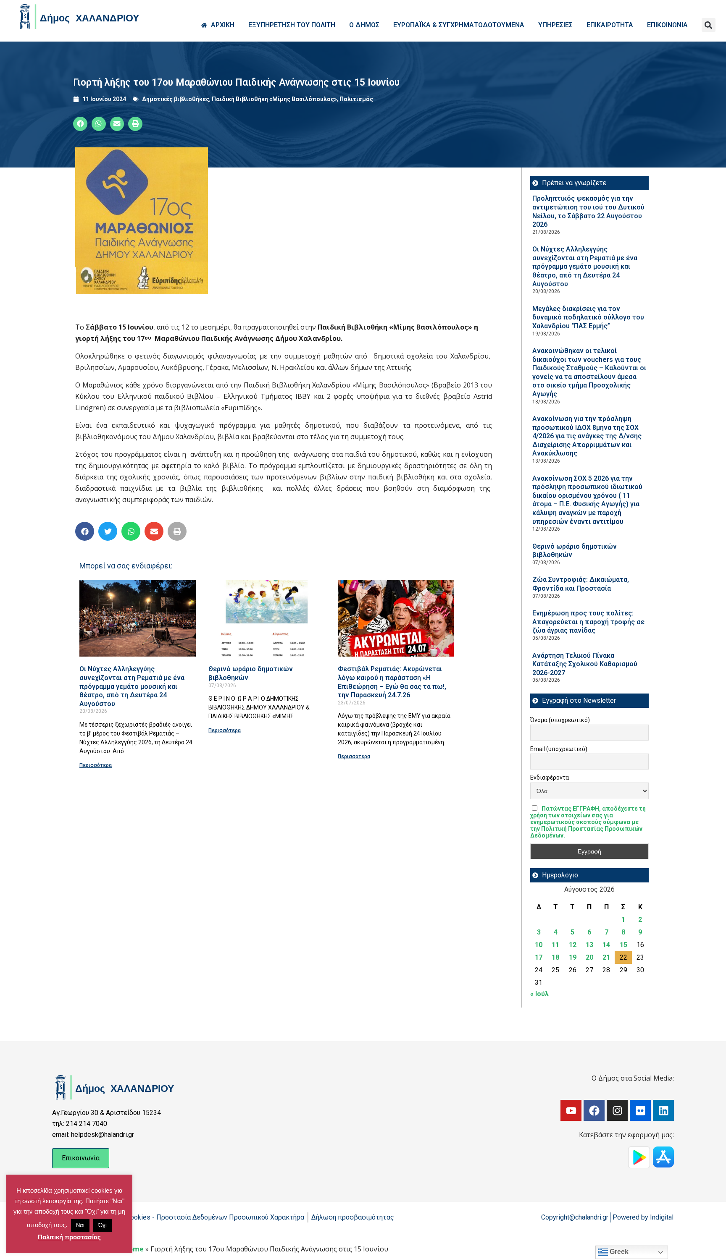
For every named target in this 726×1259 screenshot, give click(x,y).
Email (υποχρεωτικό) (558, 749)
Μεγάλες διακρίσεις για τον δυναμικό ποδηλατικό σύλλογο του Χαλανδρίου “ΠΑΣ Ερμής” (588, 317)
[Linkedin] (663, 1110)
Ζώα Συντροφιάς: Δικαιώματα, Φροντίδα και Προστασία (580, 584)
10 (538, 945)
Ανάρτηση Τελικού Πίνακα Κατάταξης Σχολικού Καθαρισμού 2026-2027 (584, 664)
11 (555, 945)
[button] (708, 25)
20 (589, 957)
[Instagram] (617, 1110)
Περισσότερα (95, 765)
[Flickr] (640, 1110)
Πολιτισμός (356, 99)
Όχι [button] (102, 1225)
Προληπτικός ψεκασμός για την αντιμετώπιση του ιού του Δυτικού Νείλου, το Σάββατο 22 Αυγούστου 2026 (588, 211)
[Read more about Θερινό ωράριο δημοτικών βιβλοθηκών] (266, 618)
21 (606, 957)
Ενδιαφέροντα (549, 777)
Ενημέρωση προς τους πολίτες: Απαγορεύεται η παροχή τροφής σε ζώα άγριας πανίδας (588, 621)
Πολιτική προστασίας (69, 1237)
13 (589, 945)
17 (538, 957)
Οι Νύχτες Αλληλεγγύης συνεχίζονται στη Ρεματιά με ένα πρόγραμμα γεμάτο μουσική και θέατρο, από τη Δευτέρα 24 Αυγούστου (131, 686)
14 (606, 945)
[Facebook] (594, 1110)
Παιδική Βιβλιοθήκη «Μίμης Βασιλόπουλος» (274, 99)
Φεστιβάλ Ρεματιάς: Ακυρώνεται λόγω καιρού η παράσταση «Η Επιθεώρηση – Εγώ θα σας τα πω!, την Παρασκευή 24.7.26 (392, 682)
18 (555, 957)
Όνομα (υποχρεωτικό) (560, 720)
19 (572, 957)
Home (134, 1249)
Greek (618, 1251)
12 (572, 945)
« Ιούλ (539, 994)
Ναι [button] (80, 1225)
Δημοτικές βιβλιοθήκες (175, 99)
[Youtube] (570, 1110)
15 (623, 945)
